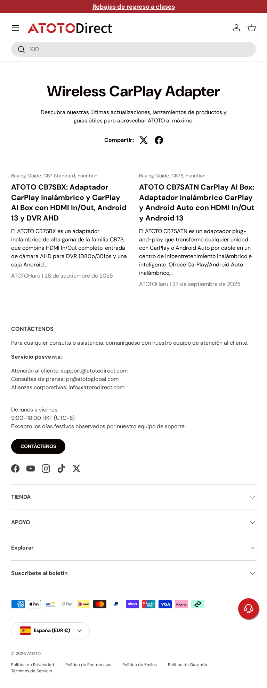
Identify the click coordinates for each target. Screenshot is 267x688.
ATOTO (34, 653)
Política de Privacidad (32, 664)
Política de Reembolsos (88, 664)
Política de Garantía (187, 664)
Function (87, 176)
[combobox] (133, 49)
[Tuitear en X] (143, 140)
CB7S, (178, 176)
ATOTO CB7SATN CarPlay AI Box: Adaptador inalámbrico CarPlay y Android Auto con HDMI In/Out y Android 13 (196, 202)
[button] (251, 27)
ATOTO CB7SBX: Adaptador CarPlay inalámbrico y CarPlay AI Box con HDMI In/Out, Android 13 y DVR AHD (69, 202)
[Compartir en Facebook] (159, 140)
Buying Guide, (27, 176)
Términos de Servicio (31, 671)
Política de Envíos (139, 664)
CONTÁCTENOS (38, 446)
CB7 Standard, (60, 176)
